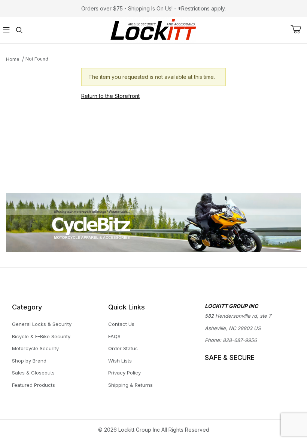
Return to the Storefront (110, 96)
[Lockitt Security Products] (153, 29)
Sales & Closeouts (33, 373)
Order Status (123, 348)
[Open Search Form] (19, 30)
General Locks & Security (42, 324)
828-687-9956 (240, 340)
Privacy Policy (124, 373)
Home (12, 59)
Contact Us (121, 324)
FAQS (114, 336)
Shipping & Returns (130, 385)
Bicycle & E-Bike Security (41, 336)
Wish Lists (120, 361)
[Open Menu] (6, 30)
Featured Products (33, 385)
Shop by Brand (29, 361)
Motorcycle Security (35, 348)
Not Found (36, 59)
